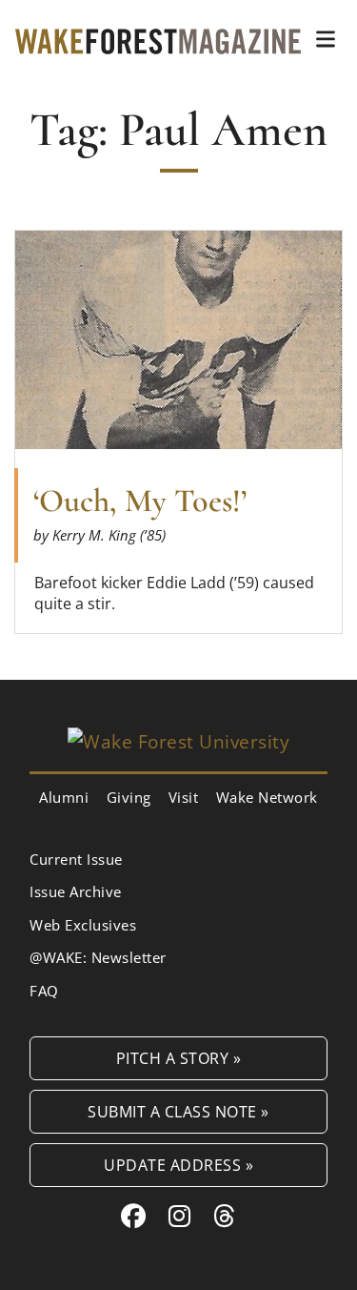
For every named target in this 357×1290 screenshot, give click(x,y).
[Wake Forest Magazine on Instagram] (180, 1215)
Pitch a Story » (179, 1058)
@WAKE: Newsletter (98, 957)
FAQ (44, 990)
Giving (129, 797)
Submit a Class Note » (178, 1111)
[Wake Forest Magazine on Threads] (224, 1215)
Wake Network (267, 797)
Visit (184, 797)
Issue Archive (76, 891)
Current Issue (76, 859)
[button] (325, 39)
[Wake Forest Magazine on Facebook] (134, 1215)
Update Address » (178, 1165)
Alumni (64, 797)
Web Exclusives (83, 924)
